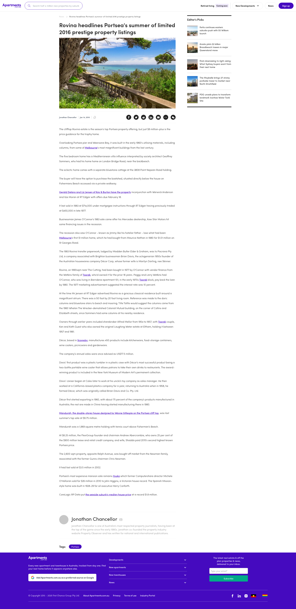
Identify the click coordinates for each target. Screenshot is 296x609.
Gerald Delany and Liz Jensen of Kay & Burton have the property (95, 192)
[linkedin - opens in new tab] (239, 596)
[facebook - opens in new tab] (232, 596)
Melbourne (91, 147)
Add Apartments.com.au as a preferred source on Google (65, 577)
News (61, 16)
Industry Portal (147, 595)
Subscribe (228, 578)
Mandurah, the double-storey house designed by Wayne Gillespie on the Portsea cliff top (109, 413)
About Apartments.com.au (96, 595)
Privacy (116, 595)
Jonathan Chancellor (94, 518)
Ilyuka (116, 476)
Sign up (286, 5)
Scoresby (82, 340)
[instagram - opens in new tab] (246, 596)
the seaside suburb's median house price (108, 494)
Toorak (86, 274)
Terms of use (130, 595)
